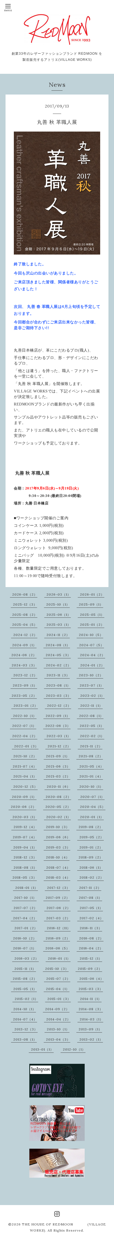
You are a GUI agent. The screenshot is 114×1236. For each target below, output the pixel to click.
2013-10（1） (58, 1029)
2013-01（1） (42, 1049)
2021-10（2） (25, 756)
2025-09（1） (91, 604)
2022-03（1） (58, 736)
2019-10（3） (57, 827)
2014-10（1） (24, 1009)
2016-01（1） (59, 958)
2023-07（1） (92, 685)
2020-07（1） (92, 797)
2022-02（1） (92, 736)
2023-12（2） (25, 675)
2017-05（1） (91, 908)
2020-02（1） (58, 817)
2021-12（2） (59, 746)
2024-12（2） (25, 635)
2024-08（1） (58, 645)
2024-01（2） (92, 665)
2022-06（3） (58, 726)
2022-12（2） (59, 705)
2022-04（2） (24, 736)
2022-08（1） (91, 716)
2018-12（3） (25, 857)
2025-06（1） (58, 614)
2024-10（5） (91, 635)
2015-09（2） (90, 969)
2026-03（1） (58, 594)
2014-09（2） (57, 1009)
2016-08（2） (91, 938)
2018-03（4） (58, 877)
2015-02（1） (26, 999)
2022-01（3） (26, 746)
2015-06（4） (91, 978)
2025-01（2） (92, 624)
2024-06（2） (24, 655)
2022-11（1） (91, 705)
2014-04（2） (58, 1019)
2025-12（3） (25, 604)
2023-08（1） (58, 685)
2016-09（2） (58, 938)
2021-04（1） (25, 776)
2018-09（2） (91, 857)
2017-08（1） (90, 897)
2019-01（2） (91, 847)
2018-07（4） (58, 867)
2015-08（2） (25, 978)
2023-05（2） (24, 695)
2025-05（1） (92, 614)
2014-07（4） (25, 1019)
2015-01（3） (59, 999)
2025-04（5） (24, 624)
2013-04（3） (58, 1039)
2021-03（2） (58, 776)
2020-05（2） (58, 807)
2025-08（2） (24, 614)
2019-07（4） (25, 837)
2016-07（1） (24, 948)
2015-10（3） (57, 969)
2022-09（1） (58, 716)
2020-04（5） (92, 807)
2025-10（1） (58, 604)
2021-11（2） (91, 746)
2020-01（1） (92, 817)
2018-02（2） (91, 877)
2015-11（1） (25, 969)
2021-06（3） (58, 766)
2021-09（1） (57, 756)
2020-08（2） (58, 797)
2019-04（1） (25, 847)
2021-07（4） (25, 766)
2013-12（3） (26, 1029)
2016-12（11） (59, 928)
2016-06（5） (57, 948)
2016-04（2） (91, 948)
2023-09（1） (25, 685)
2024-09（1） (24, 645)
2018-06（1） (91, 867)
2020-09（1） (24, 797)
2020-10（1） (91, 786)
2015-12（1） (91, 958)
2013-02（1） (91, 1039)
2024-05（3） (58, 655)
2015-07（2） (58, 978)
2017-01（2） (26, 928)
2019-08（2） (91, 827)
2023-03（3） (58, 695)
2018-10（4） (57, 857)
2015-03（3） (91, 989)
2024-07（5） (91, 645)
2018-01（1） (26, 888)
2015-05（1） (25, 989)
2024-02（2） (58, 665)
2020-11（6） (58, 786)
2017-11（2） (90, 888)
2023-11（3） (58, 675)
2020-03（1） (24, 817)
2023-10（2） (91, 675)
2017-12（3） (58, 888)
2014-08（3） (91, 1009)
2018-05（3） (24, 877)
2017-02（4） (91, 918)
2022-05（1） (92, 726)
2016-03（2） (26, 958)
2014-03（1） (91, 1019)
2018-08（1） (25, 867)
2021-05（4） (91, 766)
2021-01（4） (91, 776)
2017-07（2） (25, 908)
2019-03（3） (58, 847)
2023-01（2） (26, 705)
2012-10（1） (74, 1049)
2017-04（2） (25, 918)
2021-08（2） (91, 756)
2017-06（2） (58, 908)
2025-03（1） (58, 624)
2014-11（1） (91, 999)
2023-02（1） (92, 695)
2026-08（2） (24, 594)
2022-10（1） (25, 716)
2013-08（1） (25, 1039)
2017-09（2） (58, 897)
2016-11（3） (91, 928)
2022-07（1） (24, 726)
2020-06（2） (23, 807)
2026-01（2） (92, 594)
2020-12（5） (25, 786)
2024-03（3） (24, 665)
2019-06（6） (58, 837)
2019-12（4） (25, 827)
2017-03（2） (58, 918)
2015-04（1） (57, 989)
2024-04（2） (92, 655)
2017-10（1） (25, 897)
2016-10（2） (25, 938)
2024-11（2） (58, 635)
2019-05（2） (91, 837)
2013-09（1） (90, 1029)
